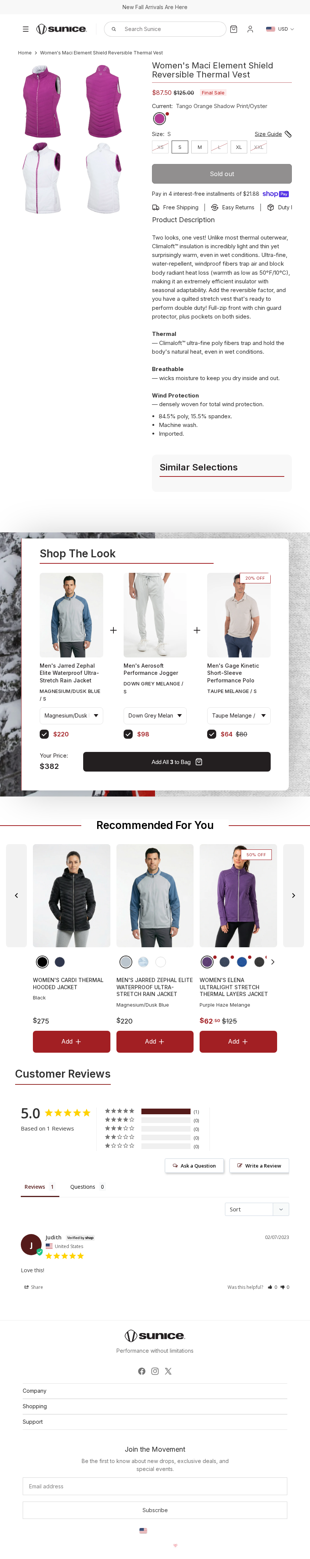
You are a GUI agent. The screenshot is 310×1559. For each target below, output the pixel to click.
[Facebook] (141, 1371)
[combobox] (157, 29)
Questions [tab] (82, 1186)
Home (25, 53)
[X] (168, 1371)
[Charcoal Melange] (259, 962)
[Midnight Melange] (224, 962)
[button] (273, 962)
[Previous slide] (16, 895)
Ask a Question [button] (198, 1165)
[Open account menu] (250, 29)
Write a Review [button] (263, 1165)
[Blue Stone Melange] (242, 962)
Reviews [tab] (35, 1186)
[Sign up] (155, 1510)
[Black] (42, 962)
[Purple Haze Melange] (207, 962)
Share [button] (36, 1287)
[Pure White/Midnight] (160, 962)
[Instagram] (155, 1371)
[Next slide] (293, 895)
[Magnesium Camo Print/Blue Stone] (143, 962)
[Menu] (25, 29)
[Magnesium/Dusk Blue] (125, 962)
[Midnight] (60, 962)
